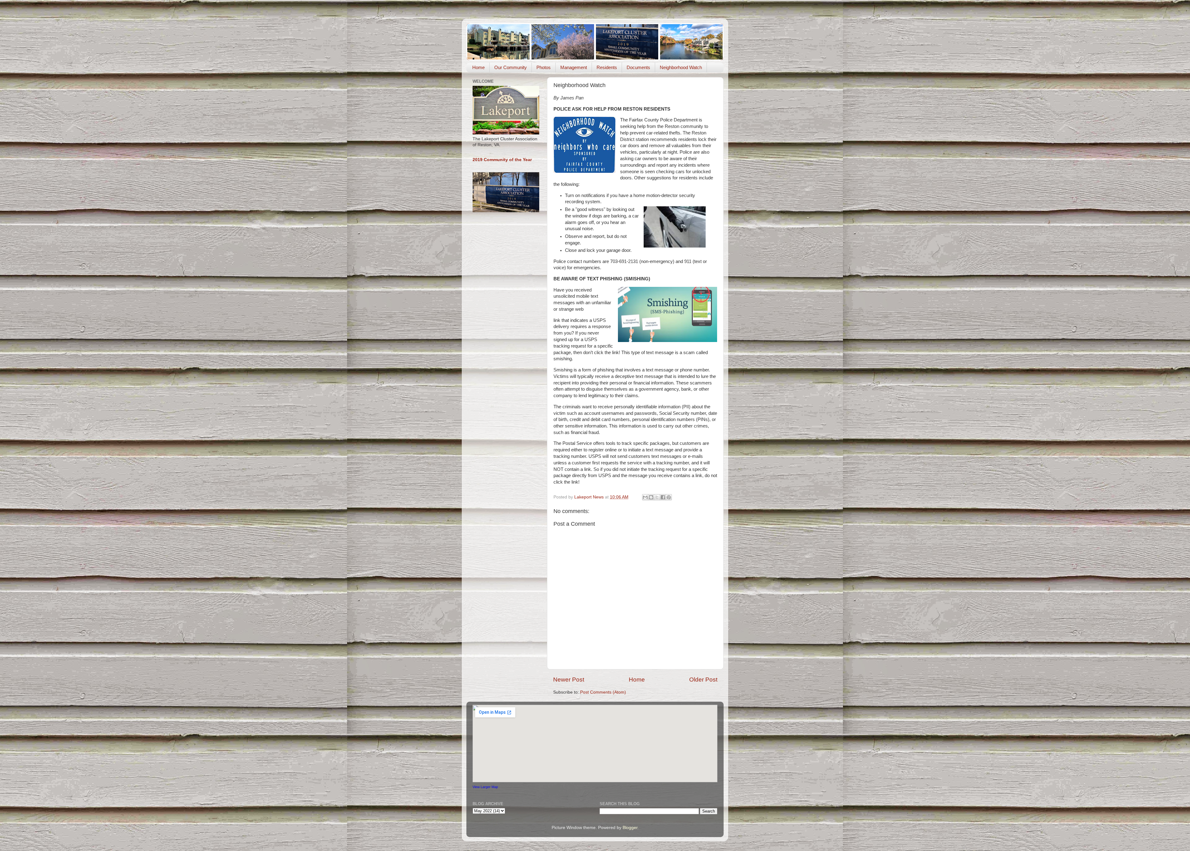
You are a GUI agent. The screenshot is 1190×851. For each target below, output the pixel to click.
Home (478, 67)
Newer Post (568, 679)
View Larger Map (485, 787)
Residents (607, 67)
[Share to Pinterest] (669, 497)
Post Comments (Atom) (603, 692)
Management (573, 67)
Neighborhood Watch (681, 67)
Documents (638, 67)
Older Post (703, 679)
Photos (543, 67)
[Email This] (645, 497)
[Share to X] (657, 497)
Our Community (510, 67)
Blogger (630, 827)
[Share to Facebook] (663, 497)
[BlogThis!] (651, 497)
